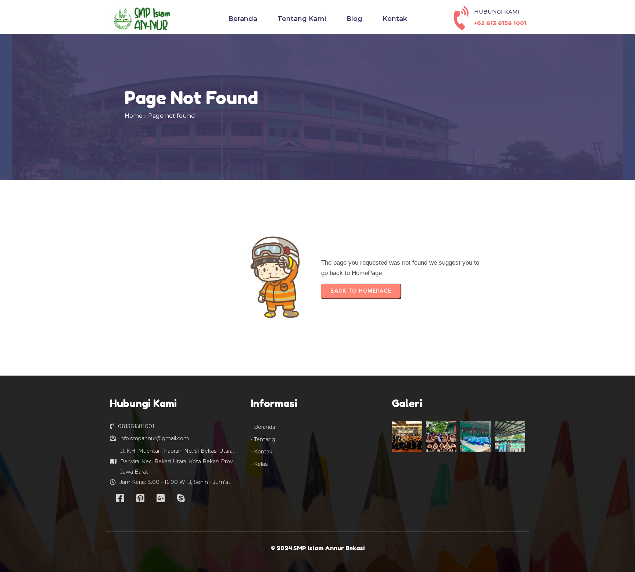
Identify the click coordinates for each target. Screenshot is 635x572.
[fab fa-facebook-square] (120, 498)
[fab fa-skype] (180, 498)
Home (134, 115)
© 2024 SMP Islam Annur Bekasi (318, 548)
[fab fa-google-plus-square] (160, 498)
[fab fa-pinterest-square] (140, 498)
